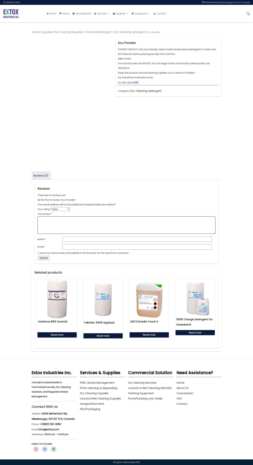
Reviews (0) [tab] (40, 175)
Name (41, 239)
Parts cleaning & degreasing (98, 388)
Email (41, 247)
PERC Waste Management (97, 382)
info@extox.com (49, 429)
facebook (45, 449)
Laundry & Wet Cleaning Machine (150, 388)
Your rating (44, 209)
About (66, 13)
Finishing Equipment (141, 393)
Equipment (141, 13)
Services (102, 13)
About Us (182, 388)
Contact (161, 13)
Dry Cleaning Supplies (68, 32)
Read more (57, 334)
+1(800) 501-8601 (12, 2)
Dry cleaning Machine (142, 382)
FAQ (179, 398)
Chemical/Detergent (98, 32)
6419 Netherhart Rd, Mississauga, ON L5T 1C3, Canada (227, 2)
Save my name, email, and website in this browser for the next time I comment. (84, 253)
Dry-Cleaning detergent (129, 32)
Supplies (120, 13)
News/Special (83, 13)
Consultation (185, 393)
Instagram (36, 449)
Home (53, 13)
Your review (44, 214)
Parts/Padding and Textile (145, 398)
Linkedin (53, 449)
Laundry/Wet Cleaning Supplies (100, 398)
